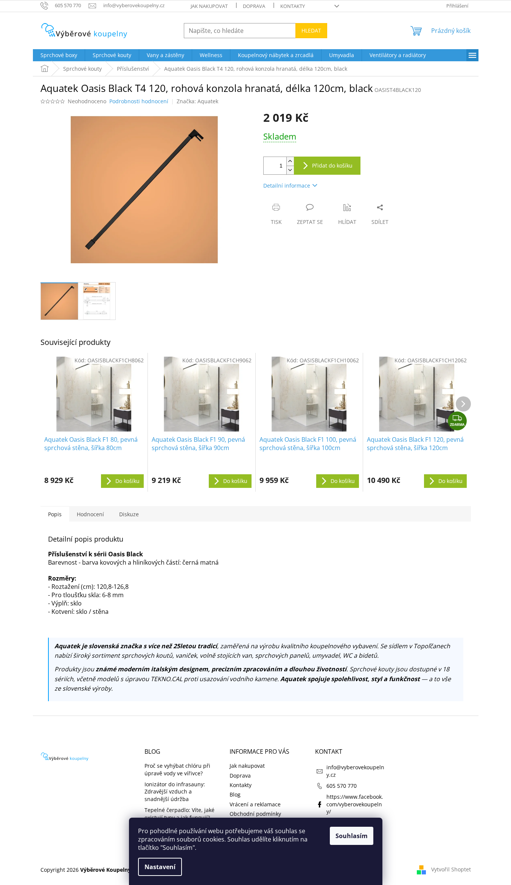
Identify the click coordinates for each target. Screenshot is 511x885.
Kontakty (292, 6)
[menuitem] (59, 55)
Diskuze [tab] (129, 514)
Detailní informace (286, 185)
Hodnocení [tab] (90, 514)
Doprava (254, 6)
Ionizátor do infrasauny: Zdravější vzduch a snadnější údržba (174, 792)
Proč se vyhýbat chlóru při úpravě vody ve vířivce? (177, 769)
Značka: (197, 101)
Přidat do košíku (332, 165)
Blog (235, 794)
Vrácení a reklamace (255, 804)
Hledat (311, 30)
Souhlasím (351, 836)
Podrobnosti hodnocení (138, 101)
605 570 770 (341, 785)
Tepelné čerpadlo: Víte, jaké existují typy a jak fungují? (179, 813)
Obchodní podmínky (255, 813)
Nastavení (160, 867)
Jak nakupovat (209, 6)
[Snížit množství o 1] (290, 170)
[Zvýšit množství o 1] (290, 161)
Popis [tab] (55, 514)
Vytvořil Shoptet (451, 869)
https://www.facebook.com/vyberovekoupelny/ (354, 804)
